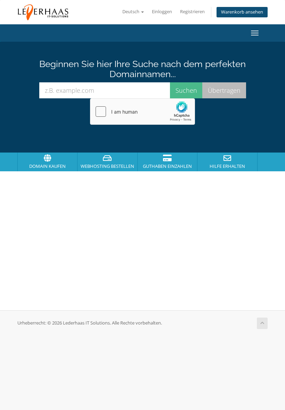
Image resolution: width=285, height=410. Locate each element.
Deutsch (131, 12)
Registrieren (192, 12)
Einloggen (162, 12)
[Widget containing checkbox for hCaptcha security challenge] (142, 111)
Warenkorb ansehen (242, 12)
